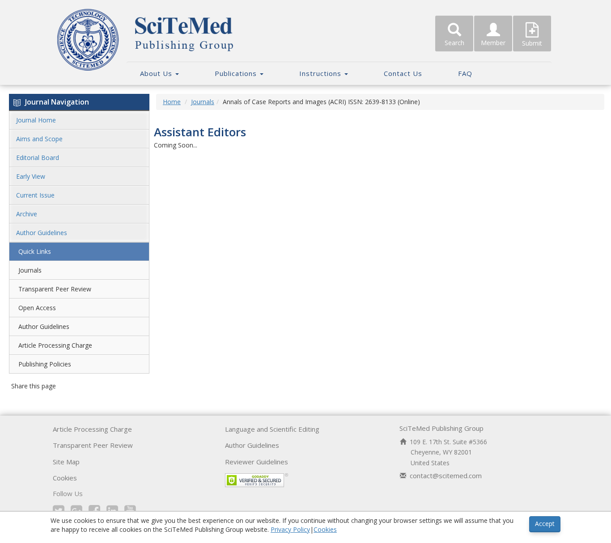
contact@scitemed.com (446, 475)
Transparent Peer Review (54, 289)
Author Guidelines (41, 232)
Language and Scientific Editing (272, 429)
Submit (532, 43)
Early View (30, 176)
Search (454, 42)
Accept (545, 523)
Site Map (66, 461)
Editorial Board (37, 157)
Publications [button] (237, 73)
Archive (26, 214)
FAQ (465, 73)
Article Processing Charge (55, 345)
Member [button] (493, 42)
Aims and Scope (39, 139)
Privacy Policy (290, 529)
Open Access (37, 307)
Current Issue (35, 195)
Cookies (65, 477)
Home (172, 101)
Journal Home (36, 120)
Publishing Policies (44, 364)
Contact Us (403, 73)
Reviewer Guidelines (256, 461)
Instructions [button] (321, 73)
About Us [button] (157, 73)
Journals (30, 270)
